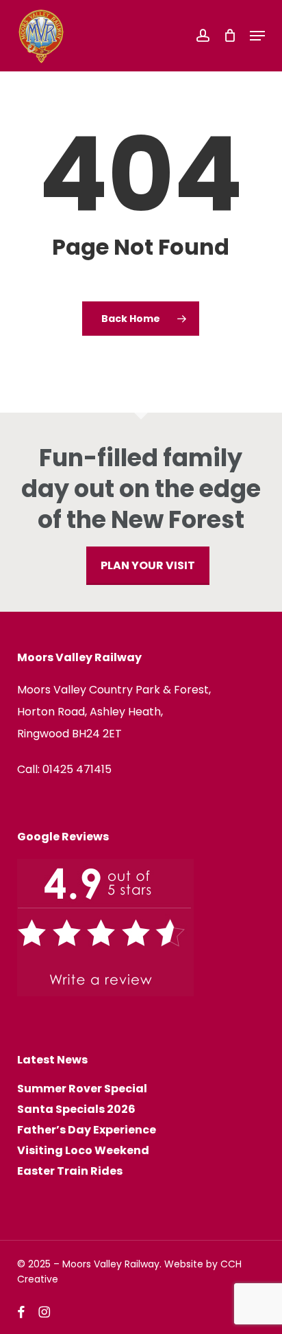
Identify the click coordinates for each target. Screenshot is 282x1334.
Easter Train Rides (70, 1171)
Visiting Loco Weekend (83, 1150)
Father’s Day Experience (86, 1130)
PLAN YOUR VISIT (148, 565)
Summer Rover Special (82, 1088)
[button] (257, 36)
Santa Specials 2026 (76, 1109)
